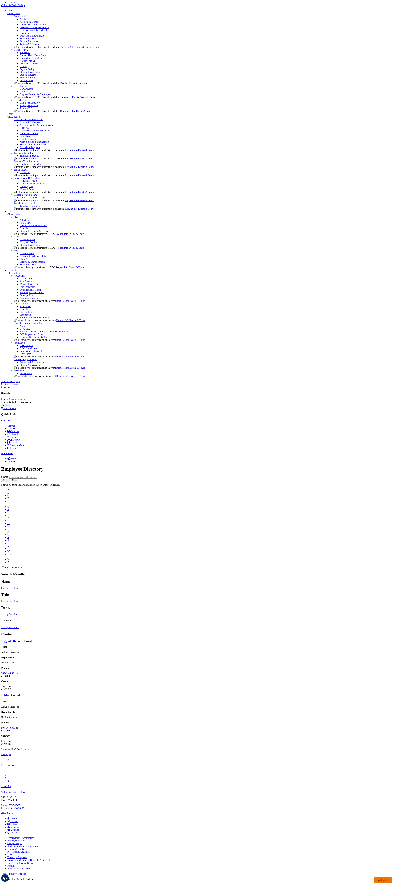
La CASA (25, 328)
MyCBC (64, 83)
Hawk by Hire (21, 100)
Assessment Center (29, 21)
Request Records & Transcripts (35, 94)
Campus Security (15, 849)
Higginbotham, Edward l (17, 641)
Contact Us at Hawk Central (34, 24)
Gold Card (25, 172)
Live (9, 211)
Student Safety (27, 80)
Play (16, 217)
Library (23, 66)
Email (13, 437)
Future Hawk (20, 16)
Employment (20, 837)
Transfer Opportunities (31, 206)
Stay (16, 250)
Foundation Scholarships (32, 351)
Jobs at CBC (26, 108)
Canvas (11, 425)
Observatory (26, 312)
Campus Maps (27, 253)
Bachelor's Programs (30, 147)
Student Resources (29, 41)
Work (16, 236)
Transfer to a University (25, 203)
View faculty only (13, 567)
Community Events (69, 97)
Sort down (14, 588)
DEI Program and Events (32, 334)
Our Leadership (27, 287)
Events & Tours (92, 47)
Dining (23, 259)
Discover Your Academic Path (34, 27)
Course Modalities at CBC (33, 197)
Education (25, 136)
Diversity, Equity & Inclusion (28, 323)
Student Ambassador (30, 365)
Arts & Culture (21, 303)
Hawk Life (25, 33)
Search (5, 399)
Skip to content (8, 2)
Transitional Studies (29, 155)
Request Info (71, 150)
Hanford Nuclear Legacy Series (35, 317)
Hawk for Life (21, 86)
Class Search (17, 434)
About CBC (20, 275)
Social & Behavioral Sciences (34, 144)
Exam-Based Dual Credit (32, 183)
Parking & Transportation (32, 261)
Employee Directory (30, 102)
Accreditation (26, 278)
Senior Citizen (21, 169)
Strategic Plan (26, 295)
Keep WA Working (29, 242)
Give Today (25, 91)
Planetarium (25, 314)
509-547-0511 (15, 805)
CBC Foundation (28, 348)
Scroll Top (6, 786)
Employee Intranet (29, 105)
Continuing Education (30, 164)
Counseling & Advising (31, 58)
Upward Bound (27, 189)
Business (24, 127)
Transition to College (24, 153)
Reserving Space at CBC (32, 292)
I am (9, 10)
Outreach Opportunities (25, 359)
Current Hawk (21, 49)
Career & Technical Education (34, 130)
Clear (14, 480)
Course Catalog (27, 61)
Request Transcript (78, 83)
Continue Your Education (26, 161)
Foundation (19, 342)
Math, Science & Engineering (34, 141)
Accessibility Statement (18, 851)
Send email (6, 686)
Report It (14, 448)
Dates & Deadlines (29, 63)
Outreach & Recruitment (32, 35)
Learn (10, 114)
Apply (23, 19)
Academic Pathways (30, 122)
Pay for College (27, 69)
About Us (24, 326)
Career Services (27, 239)
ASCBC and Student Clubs (33, 225)
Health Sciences (28, 139)
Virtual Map (7, 381)
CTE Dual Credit (28, 181)
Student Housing (28, 38)
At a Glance (26, 281)
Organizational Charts (30, 289)
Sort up (5, 588)
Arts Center (25, 222)
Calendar (24, 228)
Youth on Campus (29, 298)
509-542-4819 (18, 808)
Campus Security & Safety (33, 256)
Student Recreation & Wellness (35, 231)
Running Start (26, 186)
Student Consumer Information (22, 846)
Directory (15, 439)
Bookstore (25, 52)
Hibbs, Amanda (11, 695)
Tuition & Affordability (31, 44)
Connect (11, 270)
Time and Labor (68, 111)
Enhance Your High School (33, 30)
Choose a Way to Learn (25, 194)
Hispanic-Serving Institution (33, 337)
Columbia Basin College (13, 5)
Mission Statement (29, 284)
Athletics (24, 220)
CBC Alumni (26, 88)
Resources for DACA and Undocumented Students (45, 331)
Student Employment (30, 72)
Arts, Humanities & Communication (37, 125)
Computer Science (29, 133)
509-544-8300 (8, 673)
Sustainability (20, 370)
